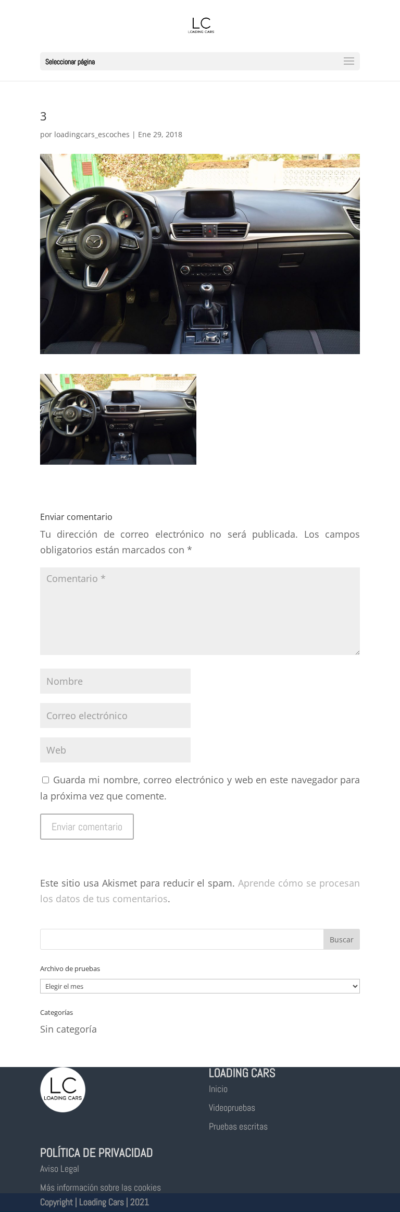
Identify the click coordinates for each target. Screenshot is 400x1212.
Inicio (218, 1089)
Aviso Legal (59, 1168)
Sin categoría (68, 1029)
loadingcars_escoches (92, 134)
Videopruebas (232, 1107)
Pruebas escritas (238, 1126)
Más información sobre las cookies (100, 1187)
